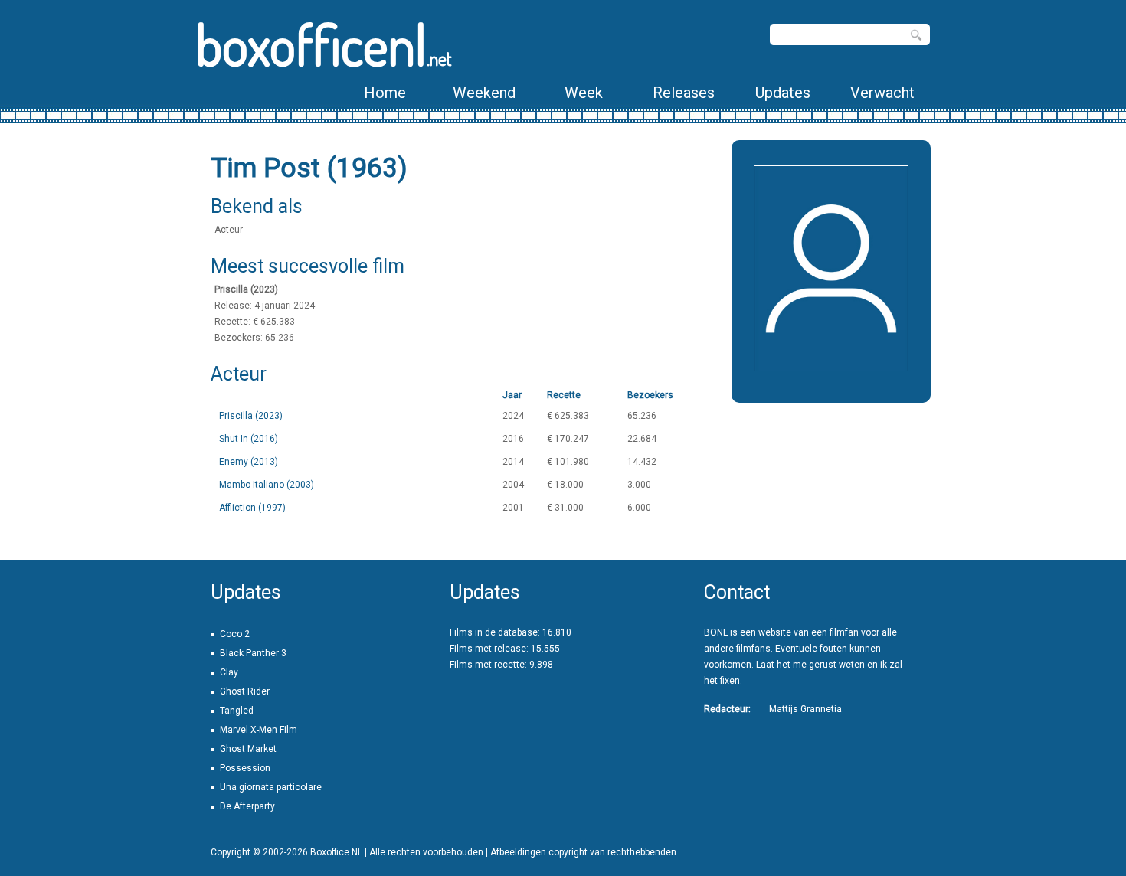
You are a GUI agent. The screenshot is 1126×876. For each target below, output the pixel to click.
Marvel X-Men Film (258, 729)
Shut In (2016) (248, 438)
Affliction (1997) (252, 507)
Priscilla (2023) (251, 415)
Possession (245, 768)
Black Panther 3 (253, 653)
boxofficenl (323, 44)
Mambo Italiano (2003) (266, 484)
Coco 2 (235, 634)
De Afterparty (247, 806)
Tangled (237, 710)
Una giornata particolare (271, 787)
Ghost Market (248, 749)
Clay (229, 672)
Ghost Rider (245, 691)
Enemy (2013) (248, 461)
